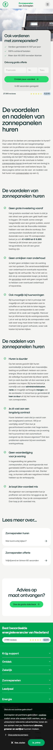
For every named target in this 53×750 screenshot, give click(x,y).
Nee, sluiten (20, 742)
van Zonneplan (26, 4)
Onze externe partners (18, 735)
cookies (42, 715)
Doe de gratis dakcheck (24, 604)
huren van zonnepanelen (25, 153)
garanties (16, 279)
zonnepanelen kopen (12, 163)
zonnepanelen (22, 173)
